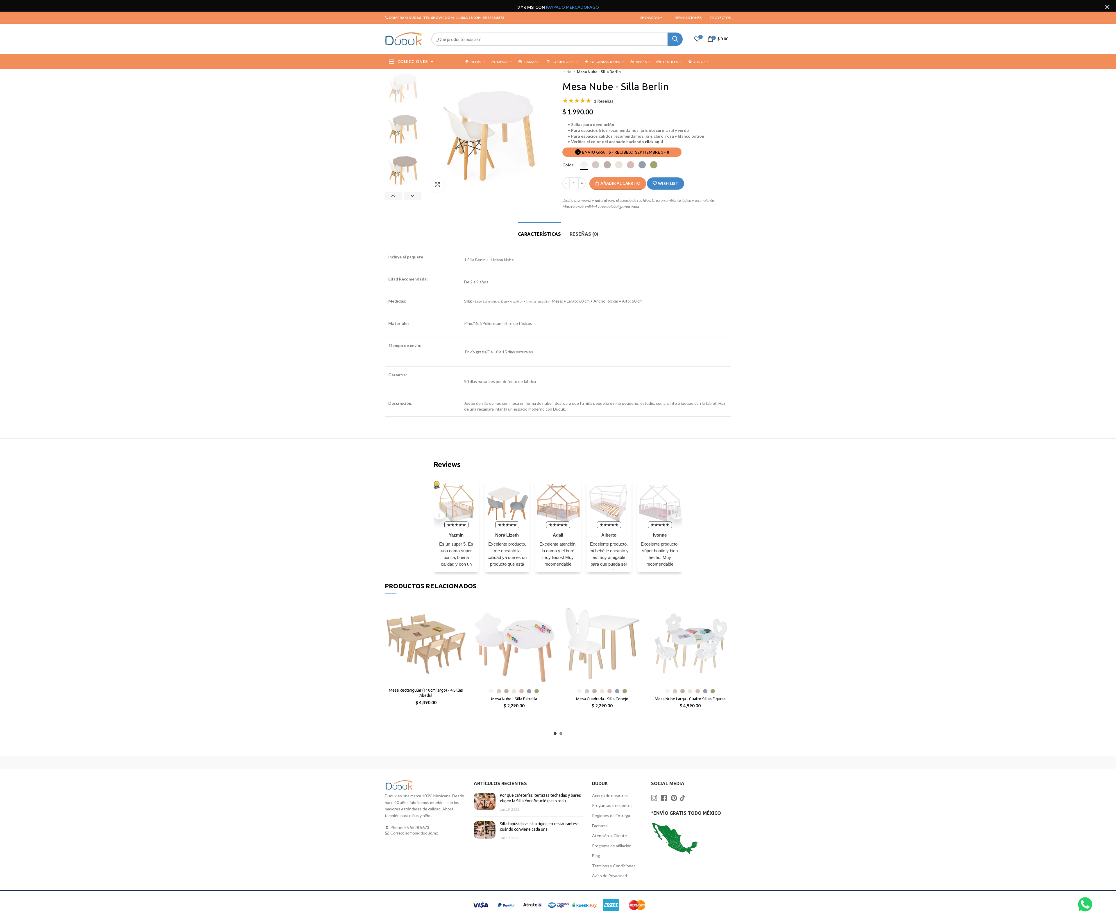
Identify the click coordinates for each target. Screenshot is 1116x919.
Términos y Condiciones (614, 865)
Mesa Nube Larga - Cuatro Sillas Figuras (690, 699)
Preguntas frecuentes (612, 805)
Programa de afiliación (612, 845)
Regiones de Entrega (611, 815)
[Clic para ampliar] (437, 185)
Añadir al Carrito (620, 183)
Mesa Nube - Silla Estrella (514, 699)
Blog (596, 855)
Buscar (675, 39)
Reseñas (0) (584, 234)
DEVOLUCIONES (688, 17)
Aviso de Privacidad (609, 875)
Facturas (600, 825)
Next (412, 196)
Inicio (567, 71)
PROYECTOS (720, 17)
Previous (393, 196)
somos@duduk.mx (421, 832)
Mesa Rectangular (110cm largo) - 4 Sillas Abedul (426, 693)
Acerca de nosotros (610, 795)
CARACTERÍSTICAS (539, 234)
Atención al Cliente (609, 835)
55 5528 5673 (416, 827)
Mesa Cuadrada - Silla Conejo (602, 699)
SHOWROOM (651, 17)
